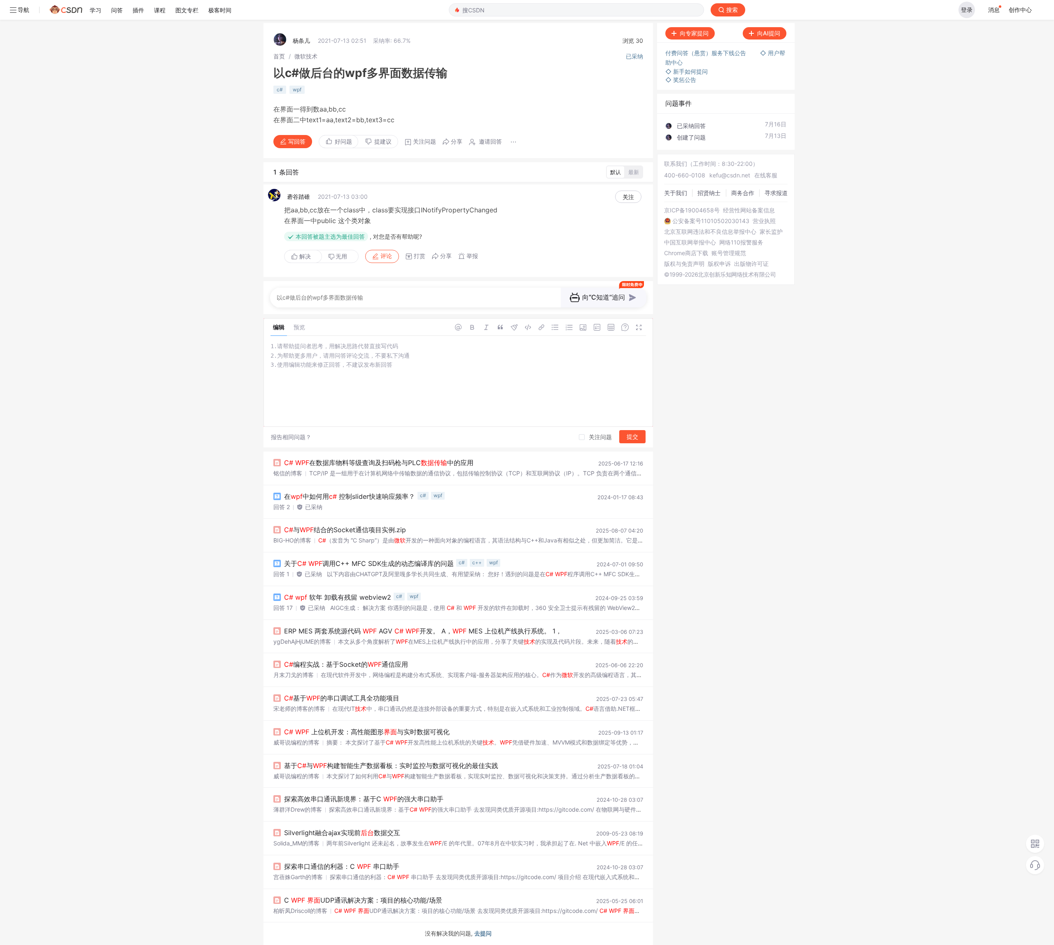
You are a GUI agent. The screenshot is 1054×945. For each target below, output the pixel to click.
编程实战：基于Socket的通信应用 (346, 664)
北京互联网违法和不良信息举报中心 (710, 231)
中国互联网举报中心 (690, 242)
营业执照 (764, 221)
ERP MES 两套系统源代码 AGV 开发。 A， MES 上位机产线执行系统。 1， (423, 631)
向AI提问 (768, 33)
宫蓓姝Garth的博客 (298, 876)
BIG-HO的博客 (292, 540)
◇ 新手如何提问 (686, 71)
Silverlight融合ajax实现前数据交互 (342, 833)
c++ (477, 562)
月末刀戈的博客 (293, 674)
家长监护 (771, 231)
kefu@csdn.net (729, 175)
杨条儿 (301, 40)
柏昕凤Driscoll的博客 (300, 910)
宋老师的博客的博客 (299, 708)
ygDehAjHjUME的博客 (302, 641)
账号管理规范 (728, 253)
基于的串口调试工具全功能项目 (341, 698)
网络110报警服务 (741, 242)
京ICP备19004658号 (692, 210)
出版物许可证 (751, 264)
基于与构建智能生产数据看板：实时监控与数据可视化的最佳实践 (391, 765)
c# (280, 89)
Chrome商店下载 (686, 253)
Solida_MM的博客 (296, 843)
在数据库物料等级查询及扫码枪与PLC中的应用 (378, 463)
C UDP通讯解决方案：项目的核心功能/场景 (363, 900)
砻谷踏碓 (298, 196)
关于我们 (675, 192)
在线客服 (765, 175)
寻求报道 (776, 192)
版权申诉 (719, 264)
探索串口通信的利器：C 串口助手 (341, 866)
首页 (279, 56)
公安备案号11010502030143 (710, 221)
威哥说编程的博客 (296, 742)
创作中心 (1020, 9)
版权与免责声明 (684, 264)
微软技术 (305, 56)
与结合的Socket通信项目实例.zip (345, 530)
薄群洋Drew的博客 (297, 809)
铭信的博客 (287, 473)
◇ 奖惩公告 (680, 79)
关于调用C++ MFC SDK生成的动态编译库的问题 (369, 563)
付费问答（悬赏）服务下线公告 (706, 52)
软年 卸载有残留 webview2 (337, 597)
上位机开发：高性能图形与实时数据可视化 (367, 732)
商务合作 (742, 192)
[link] (279, 56)
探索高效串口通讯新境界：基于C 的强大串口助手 (363, 799)
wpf (297, 89)
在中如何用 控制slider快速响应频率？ (349, 496)
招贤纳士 (709, 192)
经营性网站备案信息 (749, 210)
